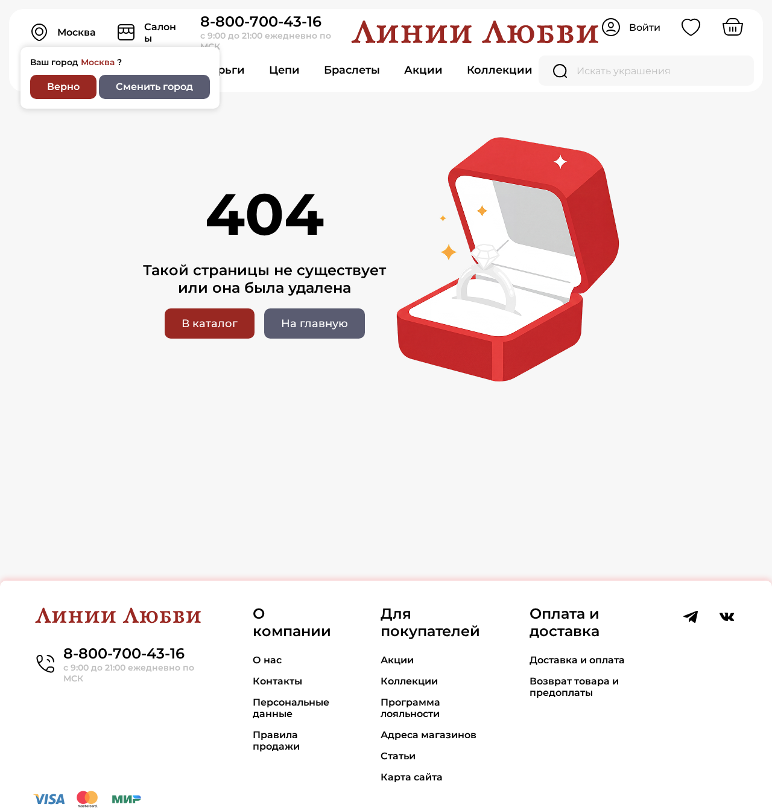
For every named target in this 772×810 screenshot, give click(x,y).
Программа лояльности (410, 708)
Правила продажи (276, 740)
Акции (423, 70)
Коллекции (500, 70)
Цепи (284, 70)
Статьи (398, 756)
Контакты (277, 681)
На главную (314, 323)
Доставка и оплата (577, 660)
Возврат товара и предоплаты (574, 686)
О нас (267, 660)
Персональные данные (291, 708)
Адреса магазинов (428, 735)
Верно (63, 86)
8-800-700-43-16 (260, 21)
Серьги (224, 70)
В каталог (210, 323)
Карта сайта (412, 777)
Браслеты (352, 70)
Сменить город (154, 86)
